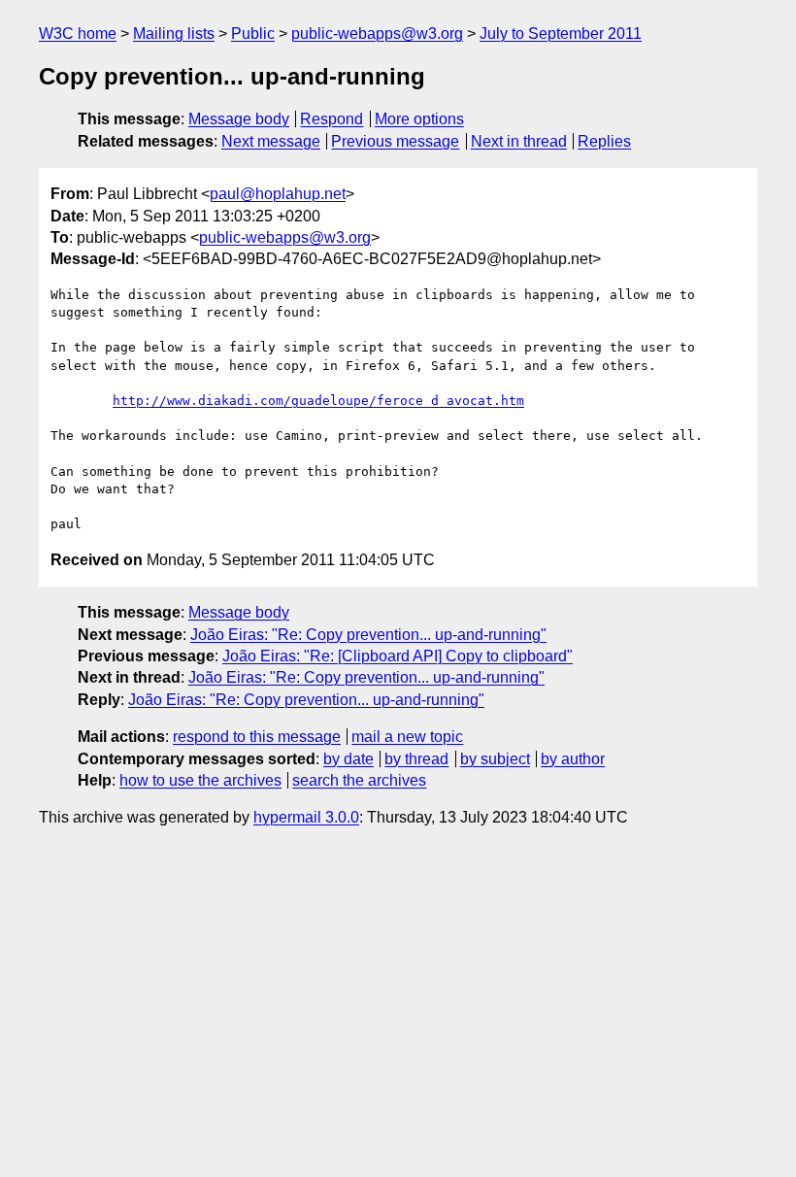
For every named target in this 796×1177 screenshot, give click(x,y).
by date (348, 759)
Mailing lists (174, 33)
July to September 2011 (561, 33)
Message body (238, 119)
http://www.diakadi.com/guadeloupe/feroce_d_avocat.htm (318, 400)
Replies (604, 141)
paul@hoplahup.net (278, 193)
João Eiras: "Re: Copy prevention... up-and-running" (368, 634)
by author (573, 759)
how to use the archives (200, 780)
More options (419, 119)
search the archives (359, 780)
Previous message (395, 141)
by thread (416, 759)
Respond (331, 119)
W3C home (77, 33)
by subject (495, 759)
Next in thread (519, 141)
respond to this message (257, 736)
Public (253, 33)
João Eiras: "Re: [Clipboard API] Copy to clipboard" (397, 656)
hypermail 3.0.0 (306, 817)
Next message (270, 141)
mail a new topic (407, 736)
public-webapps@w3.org (377, 33)
